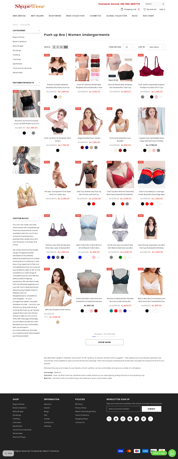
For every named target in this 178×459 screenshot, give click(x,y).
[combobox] (152, 4)
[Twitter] (150, 418)
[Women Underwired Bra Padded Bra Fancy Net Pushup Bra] (120, 281)
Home (15, 25)
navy (87, 147)
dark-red (152, 204)
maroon (82, 147)
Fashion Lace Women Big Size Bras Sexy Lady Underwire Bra (57, 246)
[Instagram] (115, 418)
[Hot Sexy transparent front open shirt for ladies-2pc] (57, 174)
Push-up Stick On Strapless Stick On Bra (57, 139)
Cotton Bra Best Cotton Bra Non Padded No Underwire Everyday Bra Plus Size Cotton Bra (89, 300)
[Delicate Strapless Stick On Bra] (57, 287)
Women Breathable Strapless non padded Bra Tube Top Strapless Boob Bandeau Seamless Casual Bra (120, 86)
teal (111, 311)
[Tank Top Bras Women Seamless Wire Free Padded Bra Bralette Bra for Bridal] (120, 174)
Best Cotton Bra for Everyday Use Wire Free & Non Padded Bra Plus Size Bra (151, 300)
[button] (13, 103)
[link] (26, 160)
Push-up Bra (56, 358)
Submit (151, 409)
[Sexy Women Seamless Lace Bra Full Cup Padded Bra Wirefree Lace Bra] (151, 228)
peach (85, 257)
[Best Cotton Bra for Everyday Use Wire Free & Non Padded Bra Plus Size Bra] (151, 281)
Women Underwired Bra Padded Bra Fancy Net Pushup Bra (120, 299)
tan (91, 147)
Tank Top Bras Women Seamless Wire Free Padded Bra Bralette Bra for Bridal (120, 193)
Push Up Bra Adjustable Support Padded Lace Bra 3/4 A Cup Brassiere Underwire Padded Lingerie (151, 86)
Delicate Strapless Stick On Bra (57, 309)
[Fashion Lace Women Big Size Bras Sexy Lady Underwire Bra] (57, 228)
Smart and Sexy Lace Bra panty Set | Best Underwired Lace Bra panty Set (120, 246)
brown (120, 150)
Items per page (115, 47)
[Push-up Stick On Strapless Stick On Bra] (57, 121)
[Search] (154, 4)
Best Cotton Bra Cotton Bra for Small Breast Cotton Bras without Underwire (89, 246)
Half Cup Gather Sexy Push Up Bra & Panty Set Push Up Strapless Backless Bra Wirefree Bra (89, 193)
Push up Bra (25, 25)
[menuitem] (26, 37)
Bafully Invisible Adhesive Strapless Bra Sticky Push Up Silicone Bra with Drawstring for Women (58, 86)
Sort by (141, 47)
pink (156, 97)
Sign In (162, 9)
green (120, 257)
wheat (60, 97)
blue (49, 257)
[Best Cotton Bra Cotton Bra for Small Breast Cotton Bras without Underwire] (89, 228)
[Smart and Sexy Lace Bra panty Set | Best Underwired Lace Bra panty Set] (120, 228)
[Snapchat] (136, 418)
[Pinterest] (122, 418)
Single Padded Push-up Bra (89, 138)
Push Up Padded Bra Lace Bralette (120, 139)
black (31, 133)
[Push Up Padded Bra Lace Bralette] (120, 121)
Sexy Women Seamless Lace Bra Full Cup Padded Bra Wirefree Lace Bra (151, 246)
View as (47, 47)
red (94, 204)
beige (116, 150)
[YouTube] (143, 418)
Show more (104, 342)
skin (22, 133)
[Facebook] (109, 418)
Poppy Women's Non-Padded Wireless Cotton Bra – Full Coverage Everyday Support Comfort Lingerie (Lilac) (26, 122)
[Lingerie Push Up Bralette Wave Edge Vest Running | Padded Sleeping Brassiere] (151, 121)
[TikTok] (129, 418)
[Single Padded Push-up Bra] (89, 121)
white (84, 204)
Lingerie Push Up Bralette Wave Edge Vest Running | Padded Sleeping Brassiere (151, 139)
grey (96, 147)
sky (89, 257)
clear (116, 257)
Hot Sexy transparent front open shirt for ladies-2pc (57, 193)
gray (26, 133)
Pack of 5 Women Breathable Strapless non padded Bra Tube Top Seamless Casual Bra (89, 86)
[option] (26, 113)
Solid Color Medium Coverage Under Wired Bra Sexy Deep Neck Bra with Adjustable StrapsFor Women (151, 193)
